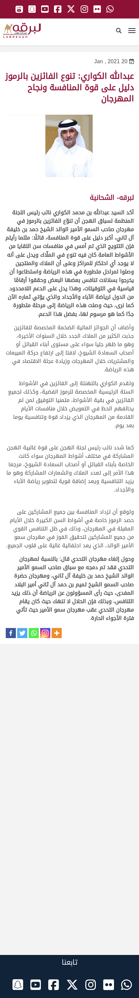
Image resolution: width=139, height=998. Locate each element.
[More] (57, 633)
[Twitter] (22, 633)
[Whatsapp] (34, 633)
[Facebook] (11, 633)
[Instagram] (45, 633)
